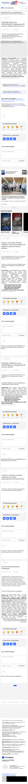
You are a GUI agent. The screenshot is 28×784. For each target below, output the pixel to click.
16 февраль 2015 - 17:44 (6, 29)
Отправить (21, 160)
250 (4, 116)
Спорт (5, 470)
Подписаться (16, 780)
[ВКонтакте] (4, 139)
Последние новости (13, 702)
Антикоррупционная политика (9, 773)
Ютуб (13, 100)
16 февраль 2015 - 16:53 (6, 482)
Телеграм (4, 101)
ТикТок (10, 100)
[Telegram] (11, 139)
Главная (3, 702)
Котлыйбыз (6, 18)
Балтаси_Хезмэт (16, 105)
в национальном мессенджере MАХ (12, 92)
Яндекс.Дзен (10, 101)
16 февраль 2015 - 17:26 (6, 370)
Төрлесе (5, 562)
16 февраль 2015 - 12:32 (6, 571)
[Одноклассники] (7, 139)
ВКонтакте (19, 98)
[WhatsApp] (14, 139)
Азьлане (22, 702)
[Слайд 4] (15, 207)
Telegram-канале (15, 85)
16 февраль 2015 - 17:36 (6, 251)
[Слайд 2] (12, 207)
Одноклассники (20, 100)
